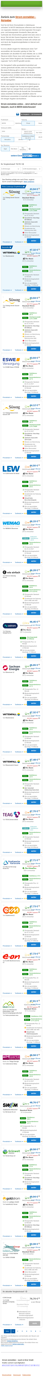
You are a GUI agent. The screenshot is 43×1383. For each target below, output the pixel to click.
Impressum (17, 1375)
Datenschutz (26, 1375)
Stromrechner (6, 1375)
